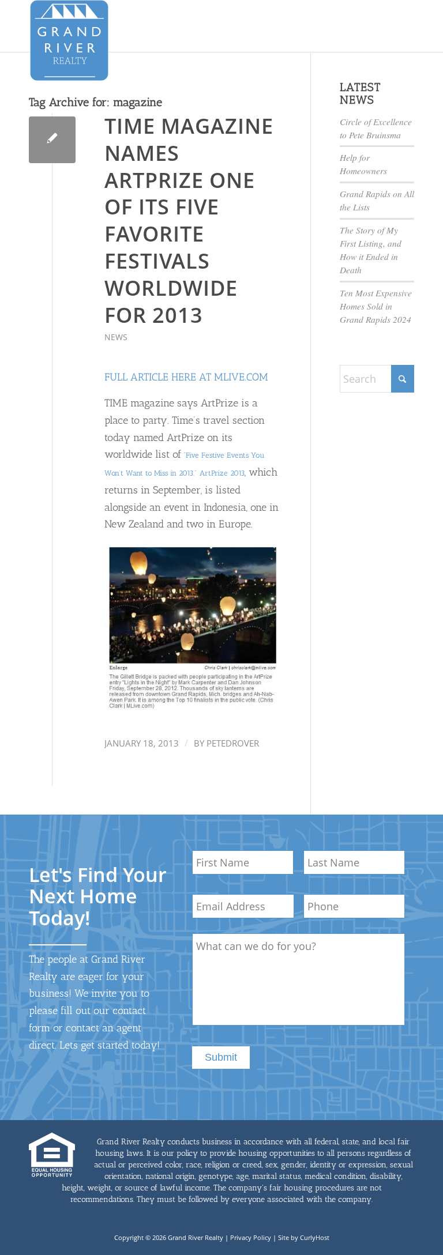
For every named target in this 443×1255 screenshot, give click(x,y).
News (115, 336)
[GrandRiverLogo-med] (69, 40)
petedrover (233, 743)
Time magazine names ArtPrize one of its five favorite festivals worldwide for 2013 (188, 220)
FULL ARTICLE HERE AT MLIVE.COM (186, 377)
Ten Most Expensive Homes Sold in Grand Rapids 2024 (376, 306)
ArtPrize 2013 (222, 473)
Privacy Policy (250, 1237)
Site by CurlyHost (303, 1237)
